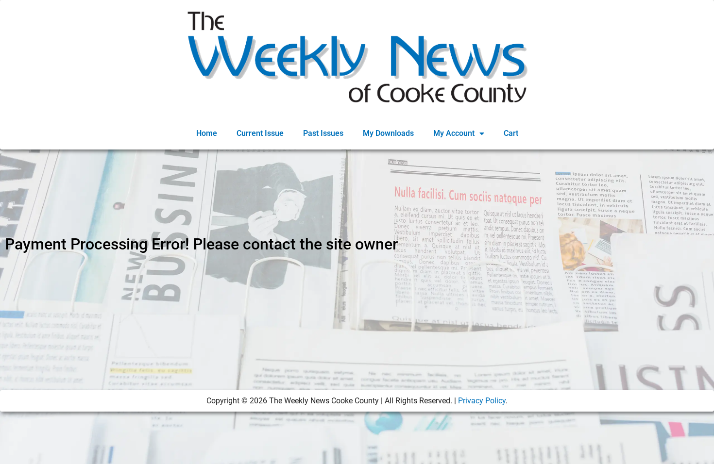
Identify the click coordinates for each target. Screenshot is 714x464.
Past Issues (323, 133)
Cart (511, 133)
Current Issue (260, 133)
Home (206, 133)
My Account (454, 133)
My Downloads (388, 133)
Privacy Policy (482, 400)
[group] (357, 254)
